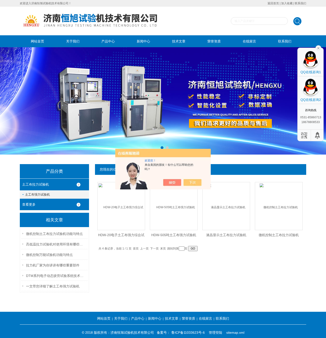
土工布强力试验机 (37, 194)
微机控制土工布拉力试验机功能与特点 (54, 234)
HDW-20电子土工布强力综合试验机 (121, 236)
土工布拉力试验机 (35, 184)
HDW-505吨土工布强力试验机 (173, 235)
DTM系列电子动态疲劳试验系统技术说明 (56, 276)
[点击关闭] (318, 48)
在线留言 (249, 41)
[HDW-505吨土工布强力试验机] (173, 202)
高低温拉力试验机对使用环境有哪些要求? (56, 244)
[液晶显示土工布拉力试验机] (226, 202)
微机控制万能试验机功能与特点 (49, 255)
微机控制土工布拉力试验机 (279, 235)
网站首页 (37, 41)
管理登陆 (215, 332)
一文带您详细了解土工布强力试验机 (52, 286)
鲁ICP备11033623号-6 (188, 332)
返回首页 (273, 3)
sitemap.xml (235, 332)
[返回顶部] (317, 135)
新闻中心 (143, 41)
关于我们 (72, 41)
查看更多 (29, 204)
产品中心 (108, 41)
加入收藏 (287, 3)
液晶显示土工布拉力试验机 (226, 235)
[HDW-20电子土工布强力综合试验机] (121, 202)
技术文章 (178, 41)
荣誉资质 (214, 41)
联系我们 (300, 3)
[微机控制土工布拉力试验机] (279, 202)
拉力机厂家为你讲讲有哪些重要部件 (52, 265)
